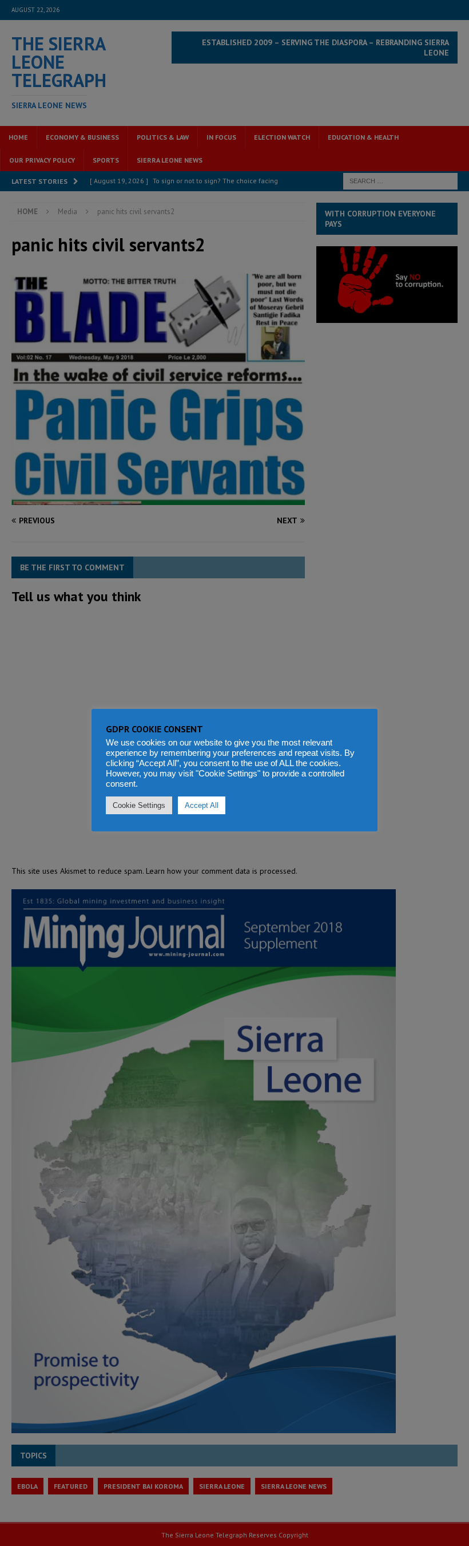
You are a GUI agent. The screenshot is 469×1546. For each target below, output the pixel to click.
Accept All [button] (201, 805)
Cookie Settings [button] (139, 805)
